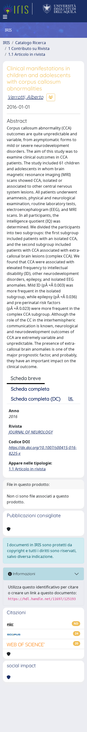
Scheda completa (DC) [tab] (35, 399)
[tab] (71, 399)
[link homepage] (17, 9)
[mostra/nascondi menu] (5, 17)
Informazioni (23, 573)
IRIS (6, 42)
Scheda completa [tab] (30, 389)
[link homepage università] (59, 9)
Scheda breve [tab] (26, 378)
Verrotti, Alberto (25, 97)
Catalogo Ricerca (30, 42)
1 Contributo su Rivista (29, 48)
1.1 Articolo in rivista (26, 54)
